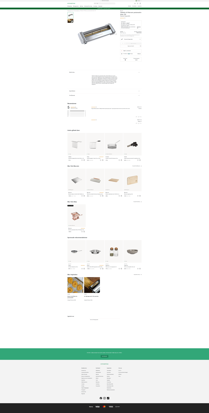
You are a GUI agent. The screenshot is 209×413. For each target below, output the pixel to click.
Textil (97, 380)
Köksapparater (76, 6)
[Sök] (95, 3)
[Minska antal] (121, 43)
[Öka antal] (124, 43)
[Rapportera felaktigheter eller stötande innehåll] (141, 117)
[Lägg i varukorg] (84, 160)
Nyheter (129, 6)
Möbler (97, 378)
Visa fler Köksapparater (94, 319)
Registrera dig (139, 27)
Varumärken (134, 6)
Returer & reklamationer (85, 376)
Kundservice (83, 370)
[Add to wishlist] (82, 160)
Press (120, 376)
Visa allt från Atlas (137, 201)
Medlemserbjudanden (111, 389)
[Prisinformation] (124, 31)
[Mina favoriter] (137, 3)
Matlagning (69, 6)
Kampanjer (100, 6)
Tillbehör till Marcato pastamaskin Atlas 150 (88, 10)
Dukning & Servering (88, 6)
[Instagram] (104, 398)
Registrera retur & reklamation (86, 378)
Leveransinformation (85, 372)
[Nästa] (116, 34)
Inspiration (140, 6)
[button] (122, 18)
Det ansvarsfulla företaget (123, 372)
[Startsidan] (71, 3)
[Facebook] (101, 398)
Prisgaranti (83, 389)
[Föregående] (77, 34)
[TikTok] (108, 398)
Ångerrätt (83, 393)
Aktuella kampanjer (110, 374)
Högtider (108, 380)
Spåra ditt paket (84, 374)
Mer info (139, 53)
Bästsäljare (109, 378)
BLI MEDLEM (104, 356)
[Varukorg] (140, 3)
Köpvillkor (83, 380)
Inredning (95, 6)
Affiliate (120, 374)
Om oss (120, 370)
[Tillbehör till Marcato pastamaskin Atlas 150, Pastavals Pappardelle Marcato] (96, 34)
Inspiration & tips (137, 274)
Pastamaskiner (76, 10)
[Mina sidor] (135, 3)
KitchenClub (83, 391)
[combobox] (139, 1)
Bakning (81, 6)
